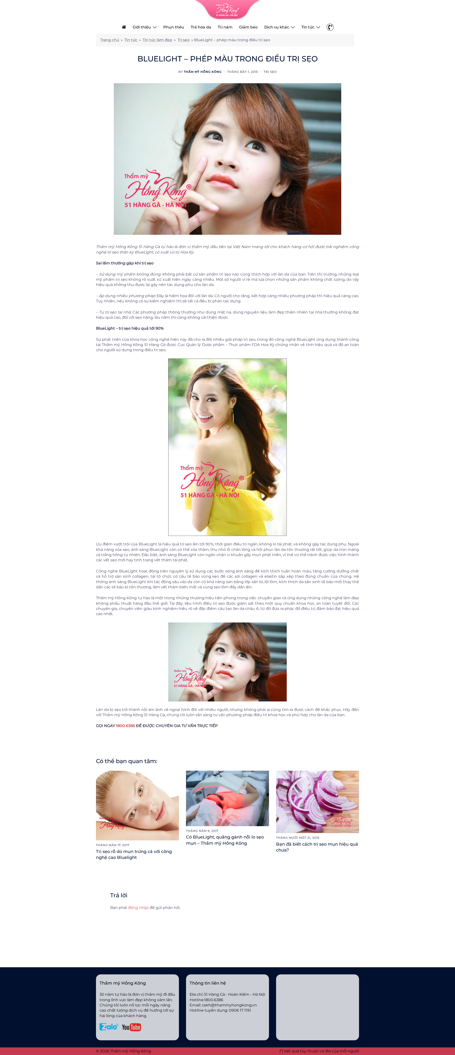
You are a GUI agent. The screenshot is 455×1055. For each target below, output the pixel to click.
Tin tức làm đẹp (157, 40)
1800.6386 (125, 725)
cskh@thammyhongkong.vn (229, 1005)
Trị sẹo (183, 40)
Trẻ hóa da (201, 27)
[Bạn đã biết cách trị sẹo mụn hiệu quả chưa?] (317, 801)
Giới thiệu (142, 27)
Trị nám (225, 27)
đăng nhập (138, 907)
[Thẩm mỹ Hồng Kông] (227, 10)
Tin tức (307, 27)
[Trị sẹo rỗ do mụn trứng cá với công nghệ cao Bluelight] (137, 805)
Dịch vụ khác (276, 27)
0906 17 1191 (240, 1010)
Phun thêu (173, 27)
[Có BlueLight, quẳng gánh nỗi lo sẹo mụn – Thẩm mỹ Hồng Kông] (227, 798)
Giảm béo (248, 27)
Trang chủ (109, 40)
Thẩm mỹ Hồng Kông (203, 72)
